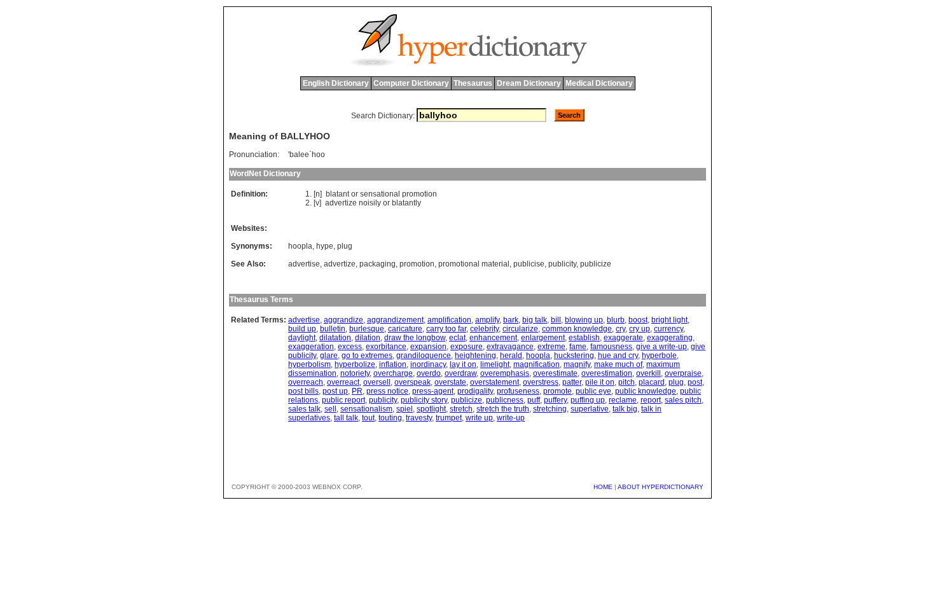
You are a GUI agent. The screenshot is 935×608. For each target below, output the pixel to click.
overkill (648, 373)
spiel (404, 408)
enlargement (543, 337)
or (354, 194)
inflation (392, 364)
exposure (466, 346)
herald (511, 355)
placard (652, 382)
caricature (405, 328)
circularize (520, 328)
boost (638, 319)
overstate (450, 382)
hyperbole (659, 355)
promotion (419, 194)
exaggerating (670, 337)
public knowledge (645, 391)
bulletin (332, 328)
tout (368, 417)
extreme (551, 346)
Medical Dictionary (599, 83)
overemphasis (504, 373)
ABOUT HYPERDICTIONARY (660, 486)
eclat (457, 337)
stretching (550, 408)
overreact (343, 382)
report (651, 400)
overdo (429, 373)
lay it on (463, 364)
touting (390, 417)
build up (302, 328)
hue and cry (618, 355)
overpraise (683, 373)
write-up (511, 417)
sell (330, 408)
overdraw (460, 373)
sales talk (304, 408)
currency (668, 328)
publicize (595, 263)
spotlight (431, 408)
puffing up (588, 400)
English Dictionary (336, 83)
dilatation (335, 337)
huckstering (574, 355)
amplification (449, 319)
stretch (461, 408)
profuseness (518, 391)
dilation (367, 337)
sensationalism (366, 408)
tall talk (346, 417)
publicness (504, 400)
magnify (577, 364)
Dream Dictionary (529, 83)
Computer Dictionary (411, 83)
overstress (540, 382)
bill (556, 319)
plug (344, 246)
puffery (555, 400)
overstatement (494, 382)
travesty (419, 417)
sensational (380, 194)
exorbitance (386, 346)
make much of (618, 364)
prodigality (475, 391)
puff (533, 400)
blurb (616, 319)
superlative (590, 408)
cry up (639, 328)
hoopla (300, 246)
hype (324, 246)
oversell (377, 382)
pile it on (599, 382)
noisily (370, 202)
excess (350, 346)
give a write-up (661, 346)
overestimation (606, 373)
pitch (626, 382)
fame (577, 346)
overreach (305, 382)
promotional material (473, 263)
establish (584, 337)
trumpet (449, 417)
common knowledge (577, 328)
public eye (593, 391)
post (695, 382)
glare (329, 355)
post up (335, 391)
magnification (536, 364)
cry (620, 328)
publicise (528, 263)
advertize (341, 202)
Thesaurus (473, 83)
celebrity (484, 328)
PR (357, 391)
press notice (387, 391)
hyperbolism (309, 364)
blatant (337, 194)
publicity (562, 263)
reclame (623, 400)
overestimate (555, 373)
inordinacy (428, 364)
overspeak (412, 382)
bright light (669, 319)
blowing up (584, 319)
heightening (475, 355)
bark (510, 319)
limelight (494, 364)
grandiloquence (423, 355)
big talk (534, 319)
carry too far (446, 328)
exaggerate (623, 337)
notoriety (355, 373)
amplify (487, 319)
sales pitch (683, 400)
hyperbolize (355, 364)
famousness (611, 346)
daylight (301, 337)
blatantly (406, 202)
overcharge (393, 373)
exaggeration (311, 346)
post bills (303, 391)
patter (571, 382)
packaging (377, 263)
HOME (603, 486)
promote (557, 391)
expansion (428, 346)
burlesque (366, 328)
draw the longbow (414, 337)
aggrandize (343, 319)
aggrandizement (395, 319)
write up (479, 417)
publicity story (424, 400)
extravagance (510, 346)
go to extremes (367, 355)
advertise (304, 263)
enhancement (493, 337)
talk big (625, 408)
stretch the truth (502, 408)
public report (343, 400)
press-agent (433, 391)
